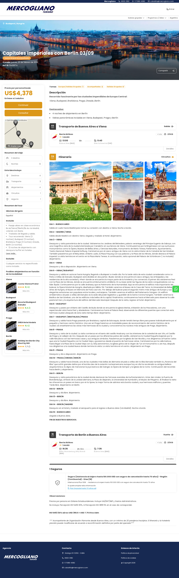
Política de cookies (128, 558)
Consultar (23, 112)
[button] (24, 142)
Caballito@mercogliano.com (162, 1)
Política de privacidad (130, 553)
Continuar (23, 105)
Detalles (170, 148)
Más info (26, 291)
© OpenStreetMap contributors (16, 120)
